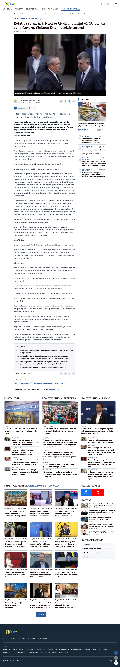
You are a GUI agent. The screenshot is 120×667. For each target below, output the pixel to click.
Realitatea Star (29, 649)
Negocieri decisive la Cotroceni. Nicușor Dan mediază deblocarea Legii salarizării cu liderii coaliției (94, 163)
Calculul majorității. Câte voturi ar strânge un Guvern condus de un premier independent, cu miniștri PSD (66, 576)
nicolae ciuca (59, 384)
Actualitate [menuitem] (19, 9)
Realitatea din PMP (103, 649)
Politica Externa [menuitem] (32, 9)
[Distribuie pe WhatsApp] (69, 101)
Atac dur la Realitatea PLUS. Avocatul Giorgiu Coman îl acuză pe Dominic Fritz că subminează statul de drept (41, 606)
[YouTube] (116, 4)
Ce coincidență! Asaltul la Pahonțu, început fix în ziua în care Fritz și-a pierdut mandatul (25, 442)
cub (16, 384)
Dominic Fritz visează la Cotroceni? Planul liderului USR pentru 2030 (40, 574)
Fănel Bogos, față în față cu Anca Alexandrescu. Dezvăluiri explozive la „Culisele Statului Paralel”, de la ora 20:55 (65, 515)
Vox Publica (67, 652)
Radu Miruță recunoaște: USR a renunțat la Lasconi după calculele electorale (14, 574)
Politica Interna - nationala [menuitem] (70, 9)
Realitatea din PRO (64, 649)
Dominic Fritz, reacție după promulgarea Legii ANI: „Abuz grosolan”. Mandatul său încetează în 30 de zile (97, 431)
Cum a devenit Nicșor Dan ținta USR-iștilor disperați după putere (43, 367)
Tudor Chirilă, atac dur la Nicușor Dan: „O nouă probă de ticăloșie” (101, 441)
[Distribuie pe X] (73, 101)
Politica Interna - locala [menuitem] (49, 9)
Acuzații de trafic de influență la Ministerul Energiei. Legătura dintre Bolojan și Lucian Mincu (21, 431)
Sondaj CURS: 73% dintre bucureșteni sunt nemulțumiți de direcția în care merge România (46, 351)
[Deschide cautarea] (101, 4)
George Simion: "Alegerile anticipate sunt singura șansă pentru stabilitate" (65, 544)
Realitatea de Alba (57, 652)
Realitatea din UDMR (76, 649)
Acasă (17, 14)
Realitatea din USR (40, 649)
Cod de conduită (42, 638)
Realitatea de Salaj (33, 652)
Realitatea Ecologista (90, 649)
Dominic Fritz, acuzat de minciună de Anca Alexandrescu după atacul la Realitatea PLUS (65, 606)
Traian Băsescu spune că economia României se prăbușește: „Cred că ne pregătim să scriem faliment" (93, 141)
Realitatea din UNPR (8, 652)
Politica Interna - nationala (35, 14)
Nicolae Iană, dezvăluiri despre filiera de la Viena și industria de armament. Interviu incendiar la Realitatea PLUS (40, 515)
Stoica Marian (22, 508)
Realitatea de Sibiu (45, 652)
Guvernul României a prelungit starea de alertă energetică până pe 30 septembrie (25, 472)
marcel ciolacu (26, 384)
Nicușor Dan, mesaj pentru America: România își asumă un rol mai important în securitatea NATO (102, 463)
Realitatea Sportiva (18, 649)
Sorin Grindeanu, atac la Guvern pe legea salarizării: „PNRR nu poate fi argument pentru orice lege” (100, 475)
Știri (23, 14)
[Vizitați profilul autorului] (15, 101)
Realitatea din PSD (21, 652)
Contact (5, 638)
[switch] (107, 4)
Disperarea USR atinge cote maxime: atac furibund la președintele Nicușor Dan (23, 452)
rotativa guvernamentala (43, 384)
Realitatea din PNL (32, 100)
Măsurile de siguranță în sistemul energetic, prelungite (14, 605)
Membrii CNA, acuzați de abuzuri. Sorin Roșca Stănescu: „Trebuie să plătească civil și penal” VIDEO (25, 462)
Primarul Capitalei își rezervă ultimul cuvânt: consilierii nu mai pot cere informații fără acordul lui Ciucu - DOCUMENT (101, 451)
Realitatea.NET (7, 649)
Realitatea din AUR (52, 649)
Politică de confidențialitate (28, 638)
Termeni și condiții (14, 638)
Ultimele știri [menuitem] (7, 9)
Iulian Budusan (47, 600)
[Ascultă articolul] (116, 653)
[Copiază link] (61, 101)
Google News (53, 389)
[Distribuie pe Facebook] (65, 101)
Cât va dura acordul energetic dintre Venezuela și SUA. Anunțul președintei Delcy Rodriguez (59, 474)
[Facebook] (112, 4)
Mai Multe (41, 614)
